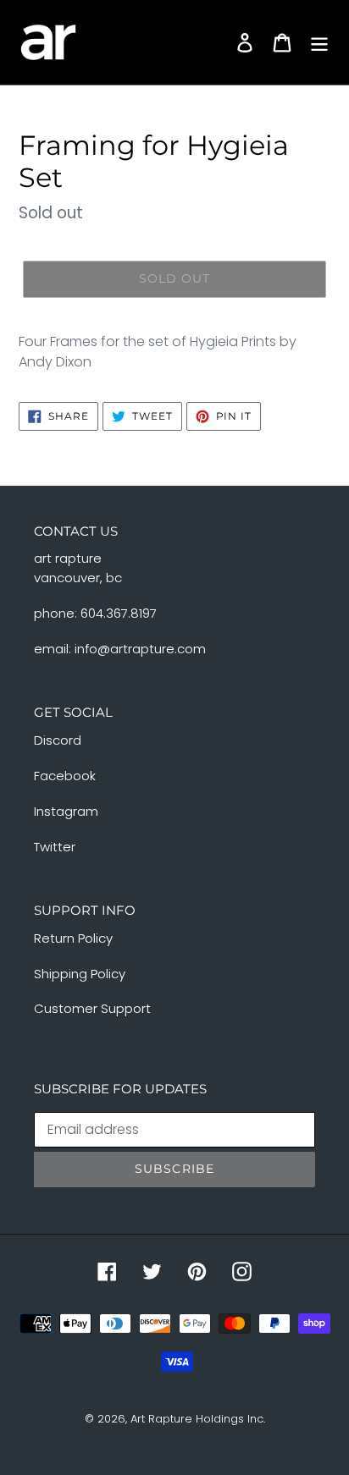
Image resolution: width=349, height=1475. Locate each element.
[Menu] (319, 42)
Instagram (66, 811)
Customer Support (92, 1008)
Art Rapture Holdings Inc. (197, 1419)
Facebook (65, 775)
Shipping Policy (79, 973)
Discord (57, 740)
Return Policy (73, 938)
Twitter (54, 847)
